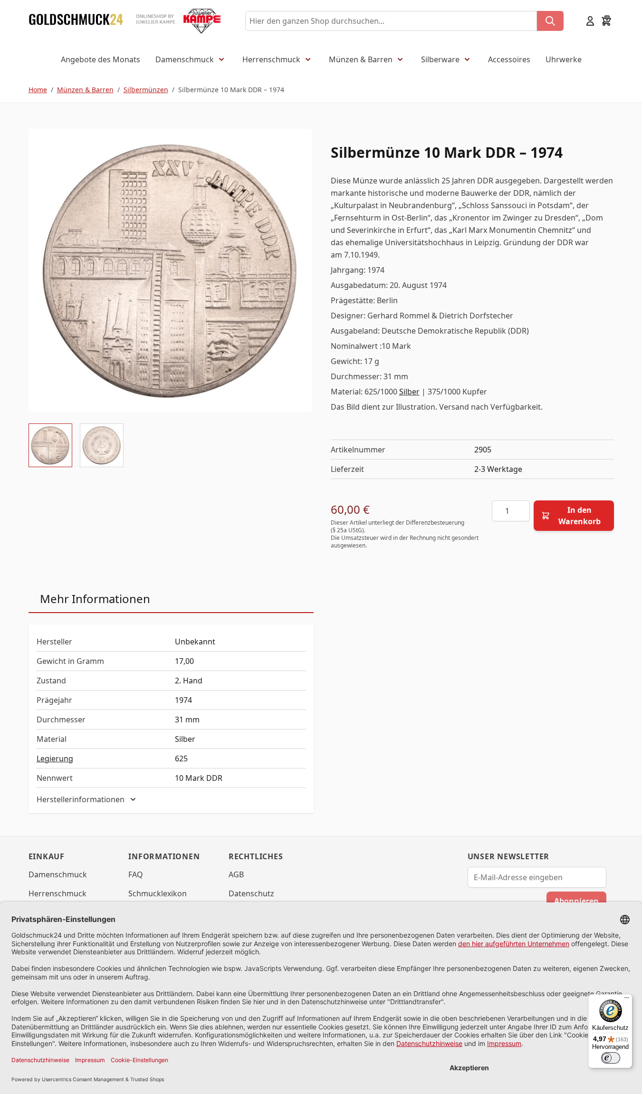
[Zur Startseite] (76, 20)
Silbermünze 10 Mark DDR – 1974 (231, 89)
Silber (409, 391)
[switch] (610, 1058)
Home (38, 89)
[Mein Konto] (590, 21)
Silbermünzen (146, 89)
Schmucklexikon (157, 893)
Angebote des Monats (100, 59)
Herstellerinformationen (81, 799)
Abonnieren (576, 901)
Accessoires (509, 59)
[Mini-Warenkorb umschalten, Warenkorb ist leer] (606, 21)
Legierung (55, 758)
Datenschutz (251, 893)
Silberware (440, 59)
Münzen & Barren (361, 59)
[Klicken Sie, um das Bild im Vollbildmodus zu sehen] (170, 270)
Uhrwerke (564, 59)
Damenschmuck (184, 59)
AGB (236, 874)
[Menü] (626, 1000)
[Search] (550, 21)
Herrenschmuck (271, 59)
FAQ (135, 874)
